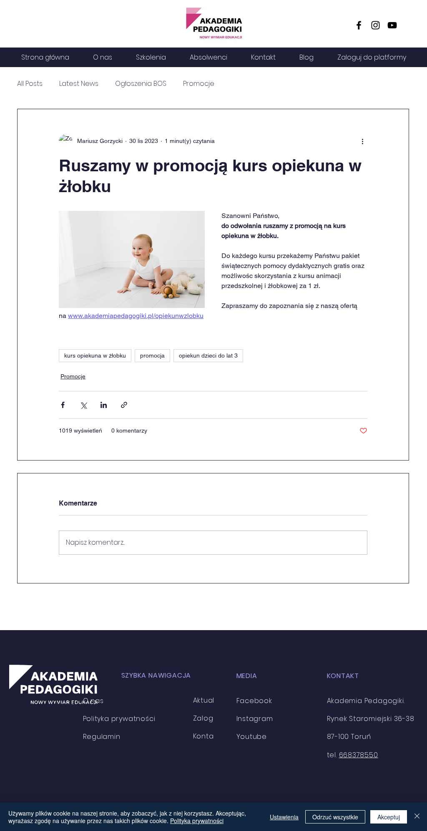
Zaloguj (206, 718)
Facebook (254, 701)
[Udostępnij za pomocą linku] (124, 405)
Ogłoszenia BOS (140, 83)
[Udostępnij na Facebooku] (63, 405)
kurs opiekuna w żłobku (95, 355)
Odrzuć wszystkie (335, 817)
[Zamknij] (417, 816)
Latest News (78, 83)
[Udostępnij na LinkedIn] (104, 405)
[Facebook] (358, 25)
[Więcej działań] (362, 141)
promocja (152, 355)
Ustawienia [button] (284, 817)
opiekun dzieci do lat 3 (208, 355)
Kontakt (206, 736)
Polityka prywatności (197, 820)
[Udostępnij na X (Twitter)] (83, 405)
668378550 (358, 755)
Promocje (198, 83)
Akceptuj (388, 817)
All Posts (30, 83)
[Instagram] (375, 25)
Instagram (254, 718)
